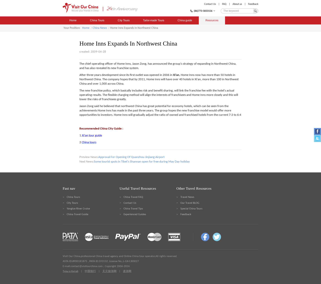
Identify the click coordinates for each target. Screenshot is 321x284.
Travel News (187, 197)
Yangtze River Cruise (78, 208)
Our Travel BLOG (189, 203)
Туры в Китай (70, 271)
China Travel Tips (133, 208)
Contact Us (210, 4)
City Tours (124, 20)
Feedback (253, 4)
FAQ (224, 4)
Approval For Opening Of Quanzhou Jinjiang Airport (131, 157)
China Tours (97, 20)
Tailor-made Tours (153, 20)
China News (100, 28)
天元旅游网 (109, 271)
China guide (185, 20)
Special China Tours (191, 208)
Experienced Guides (135, 214)
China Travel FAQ (133, 197)
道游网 (127, 271)
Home (73, 20)
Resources (211, 20)
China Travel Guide (77, 214)
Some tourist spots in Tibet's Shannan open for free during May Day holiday (142, 161)
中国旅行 (90, 271)
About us (237, 4)
